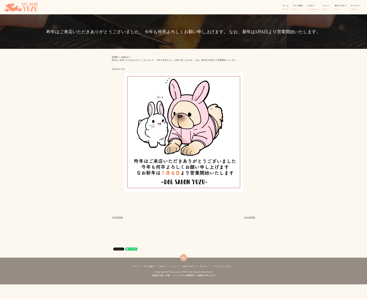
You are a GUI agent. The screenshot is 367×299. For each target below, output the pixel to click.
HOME (115, 57)
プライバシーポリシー (224, 266)
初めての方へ (341, 7)
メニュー (327, 7)
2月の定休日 (249, 217)
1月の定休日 (117, 217)
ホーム (286, 7)
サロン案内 (298, 7)
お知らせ (125, 57)
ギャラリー (356, 7)
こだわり (313, 7)
